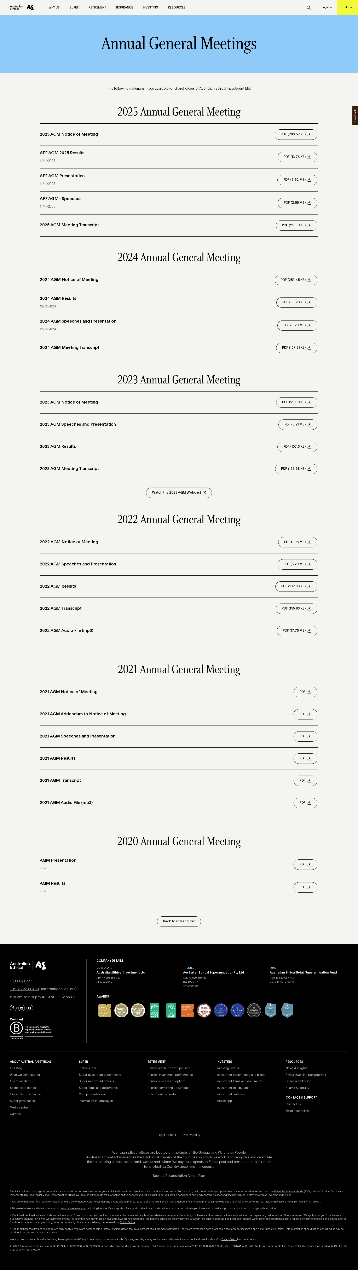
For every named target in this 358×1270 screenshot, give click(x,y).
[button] (309, 7)
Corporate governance (25, 1094)
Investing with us (228, 1068)
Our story (16, 1068)
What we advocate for (25, 1075)
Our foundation (20, 1081)
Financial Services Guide (289, 1191)
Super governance (22, 1101)
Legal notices (167, 1135)
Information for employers (96, 1101)
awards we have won (73, 1208)
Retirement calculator (162, 1094)
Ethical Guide (127, 1222)
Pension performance (172, 1202)
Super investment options (96, 1081)
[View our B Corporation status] (31, 1028)
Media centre (19, 1107)
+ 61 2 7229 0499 (24, 989)
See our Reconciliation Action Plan (179, 1176)
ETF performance (200, 1202)
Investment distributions (233, 1088)
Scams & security (297, 1088)
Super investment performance (100, 1075)
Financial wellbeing (298, 1081)
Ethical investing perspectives (306, 1075)
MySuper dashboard (92, 1094)
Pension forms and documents (168, 1088)
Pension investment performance (170, 1075)
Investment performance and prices (241, 1075)
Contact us (293, 1104)
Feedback (355, 115)
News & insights (296, 1068)
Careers (15, 1114)
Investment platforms (231, 1094)
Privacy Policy (229, 1239)
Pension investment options (167, 1081)
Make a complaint (298, 1111)
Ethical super (87, 1068)
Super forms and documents (98, 1088)
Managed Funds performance (118, 1202)
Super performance (148, 1202)
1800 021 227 (21, 981)
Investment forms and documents (240, 1081)
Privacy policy (192, 1135)
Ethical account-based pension (169, 1068)
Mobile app (224, 1101)
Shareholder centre (23, 1088)
